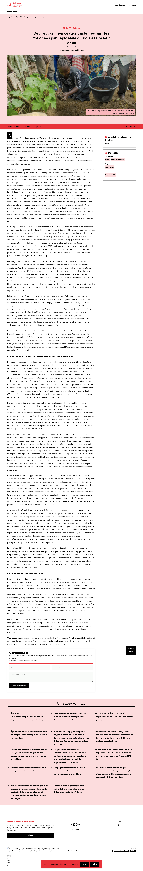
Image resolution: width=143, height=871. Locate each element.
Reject (96, 865)
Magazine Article (110, 175)
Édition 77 (67, 28)
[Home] (21, 4)
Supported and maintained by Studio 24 (124, 851)
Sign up (30, 835)
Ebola (107, 159)
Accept (86, 865)
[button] (132, 5)
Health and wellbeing (117, 159)
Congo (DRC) (109, 167)
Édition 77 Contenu (13, 126)
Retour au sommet (131, 650)
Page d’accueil (12, 11)
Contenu (27, 126)
